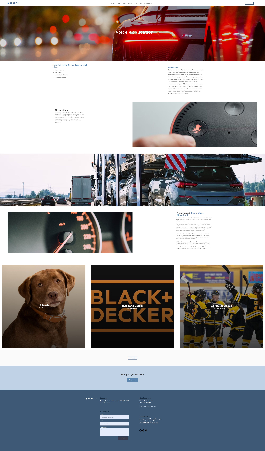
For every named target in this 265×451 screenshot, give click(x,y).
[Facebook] (143, 430)
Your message (103, 427)
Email (102, 414)
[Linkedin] (146, 430)
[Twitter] (140, 430)
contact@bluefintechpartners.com (148, 422)
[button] (132, 380)
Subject (102, 420)
